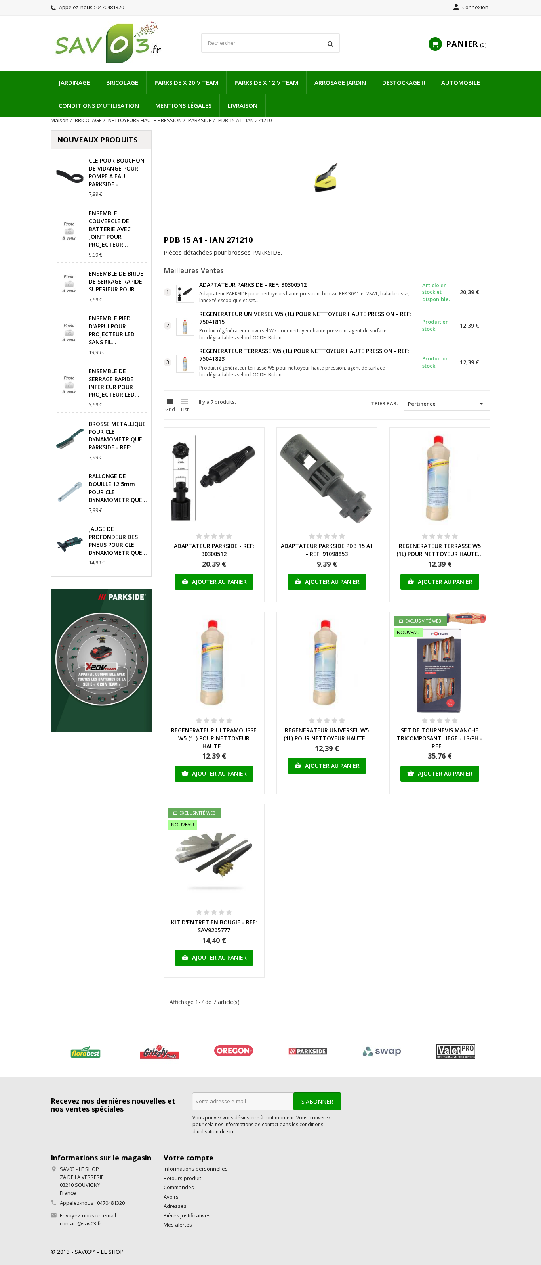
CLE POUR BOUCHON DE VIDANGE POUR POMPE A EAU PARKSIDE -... (117, 172)
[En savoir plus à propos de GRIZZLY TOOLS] (159, 1051)
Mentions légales (183, 105)
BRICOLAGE (122, 82)
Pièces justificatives (187, 1215)
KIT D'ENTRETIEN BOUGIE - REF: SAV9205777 (214, 926)
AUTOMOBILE (460, 82)
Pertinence (447, 403)
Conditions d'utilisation (99, 105)
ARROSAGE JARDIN (340, 82)
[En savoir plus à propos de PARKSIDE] (307, 1051)
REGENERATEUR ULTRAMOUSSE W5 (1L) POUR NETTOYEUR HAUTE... (214, 738)
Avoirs (171, 1196)
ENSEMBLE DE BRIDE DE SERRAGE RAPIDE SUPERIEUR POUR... (116, 281)
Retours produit (182, 1178)
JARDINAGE (74, 82)
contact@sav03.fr (80, 1223)
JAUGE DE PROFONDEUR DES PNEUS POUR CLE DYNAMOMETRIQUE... (118, 540)
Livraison (242, 105)
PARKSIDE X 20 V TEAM (186, 82)
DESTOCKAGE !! (403, 82)
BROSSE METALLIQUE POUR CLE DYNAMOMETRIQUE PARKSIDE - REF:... (117, 435)
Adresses (175, 1205)
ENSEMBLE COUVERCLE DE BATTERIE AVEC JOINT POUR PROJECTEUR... (110, 228)
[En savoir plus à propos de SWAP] (381, 1051)
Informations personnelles (196, 1168)
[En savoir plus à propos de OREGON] (233, 1051)
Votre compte (188, 1157)
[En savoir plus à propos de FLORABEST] (85, 1051)
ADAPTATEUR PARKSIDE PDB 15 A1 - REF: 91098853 (327, 550)
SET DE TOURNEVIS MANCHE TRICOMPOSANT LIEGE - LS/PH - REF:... (439, 738)
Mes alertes (178, 1224)
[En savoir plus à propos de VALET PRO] (455, 1051)
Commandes (179, 1187)
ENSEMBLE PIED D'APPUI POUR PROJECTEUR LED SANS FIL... (112, 329)
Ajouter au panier (214, 581)
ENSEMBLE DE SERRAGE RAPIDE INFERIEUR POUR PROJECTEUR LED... (114, 382)
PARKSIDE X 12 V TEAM (266, 82)
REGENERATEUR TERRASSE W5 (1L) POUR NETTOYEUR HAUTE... (439, 550)
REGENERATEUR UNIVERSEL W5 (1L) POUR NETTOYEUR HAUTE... (327, 734)
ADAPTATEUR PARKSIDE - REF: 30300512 (253, 284)
